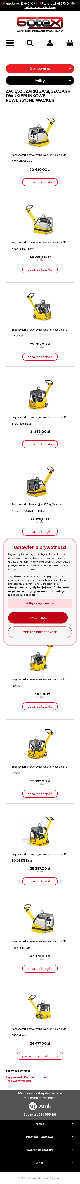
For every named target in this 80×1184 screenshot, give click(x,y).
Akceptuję (38, 617)
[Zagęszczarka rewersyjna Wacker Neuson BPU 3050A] (40, 744)
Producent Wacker (18, 1081)
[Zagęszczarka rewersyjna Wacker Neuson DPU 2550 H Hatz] (40, 1006)
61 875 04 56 (66, 3)
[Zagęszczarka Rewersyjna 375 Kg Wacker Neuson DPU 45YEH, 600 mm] (40, 482)
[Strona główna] (40, 24)
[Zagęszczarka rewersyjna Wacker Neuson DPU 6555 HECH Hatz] (40, 132)
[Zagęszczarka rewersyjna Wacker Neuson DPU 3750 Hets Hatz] (40, 394)
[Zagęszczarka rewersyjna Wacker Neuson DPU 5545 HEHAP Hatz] (40, 219)
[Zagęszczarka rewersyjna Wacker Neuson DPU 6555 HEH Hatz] (40, 918)
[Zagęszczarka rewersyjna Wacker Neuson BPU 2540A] (40, 656)
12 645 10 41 (29, 3)
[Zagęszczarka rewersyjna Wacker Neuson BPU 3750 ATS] (40, 307)
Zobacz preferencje (40, 632)
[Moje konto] (50, 43)
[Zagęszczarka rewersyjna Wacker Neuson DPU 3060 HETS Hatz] (40, 831)
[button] (10, 43)
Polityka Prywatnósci (40, 603)
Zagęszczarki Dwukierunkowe (26, 1077)
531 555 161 (47, 1114)
